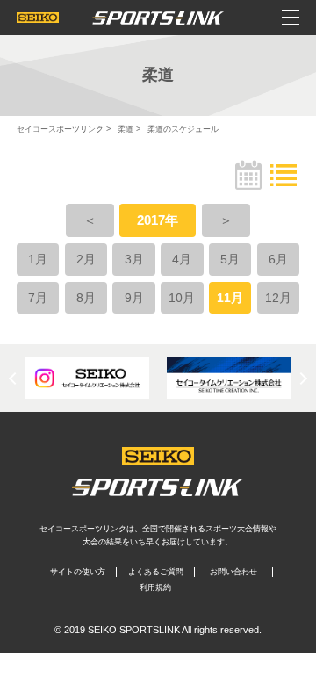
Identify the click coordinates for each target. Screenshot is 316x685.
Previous (15, 378)
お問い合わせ (233, 571)
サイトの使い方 (77, 571)
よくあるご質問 (155, 571)
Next (301, 378)
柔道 (125, 129)
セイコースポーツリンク (60, 129)
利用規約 (155, 587)
